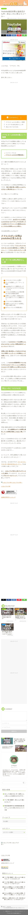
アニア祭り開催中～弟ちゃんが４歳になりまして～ (14, 801)
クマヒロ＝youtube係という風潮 (15, 122)
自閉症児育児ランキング (8, 497)
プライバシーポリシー (19, 911)
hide (19, 117)
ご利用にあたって (8, 911)
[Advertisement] (14, 98)
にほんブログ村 (5, 486)
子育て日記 (4, 8)
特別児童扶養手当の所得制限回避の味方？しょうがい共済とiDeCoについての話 (14, 807)
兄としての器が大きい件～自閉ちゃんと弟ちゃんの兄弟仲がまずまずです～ (14, 795)
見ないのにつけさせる (12, 127)
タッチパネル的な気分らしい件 (14, 124)
